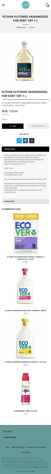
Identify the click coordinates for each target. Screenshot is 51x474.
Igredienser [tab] (9, 201)
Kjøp (14, 126)
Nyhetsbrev (25, 452)
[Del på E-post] (31, 140)
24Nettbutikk (30, 471)
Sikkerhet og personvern (36, 447)
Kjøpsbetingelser (18, 447)
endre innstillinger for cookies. (37, 467)
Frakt (7, 447)
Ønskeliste (39, 126)
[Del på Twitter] (19, 140)
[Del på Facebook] (25, 140)
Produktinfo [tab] (9, 149)
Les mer (19, 467)
